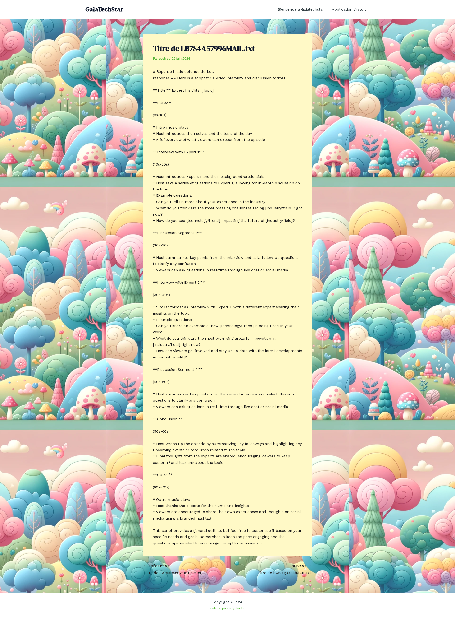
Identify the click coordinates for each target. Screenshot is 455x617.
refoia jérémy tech (227, 608)
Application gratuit (349, 9)
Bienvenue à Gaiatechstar (301, 9)
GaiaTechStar (104, 9)
